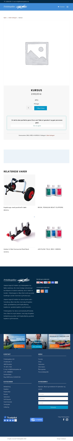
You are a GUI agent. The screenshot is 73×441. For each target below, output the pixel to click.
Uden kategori (12, 17)
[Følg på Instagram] (67, 419)
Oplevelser (41, 364)
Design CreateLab (61, 438)
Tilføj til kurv (40, 108)
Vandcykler (7, 404)
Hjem (5, 17)
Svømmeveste (8, 402)
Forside (40, 359)
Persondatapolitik (43, 372)
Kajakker (6, 389)
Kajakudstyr (7, 391)
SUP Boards (7, 399)
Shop (39, 362)
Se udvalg (19, 346)
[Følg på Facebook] (64, 419)
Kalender (54, 346)
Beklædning (7, 386)
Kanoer (6, 394)
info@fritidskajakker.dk (14, 369)
